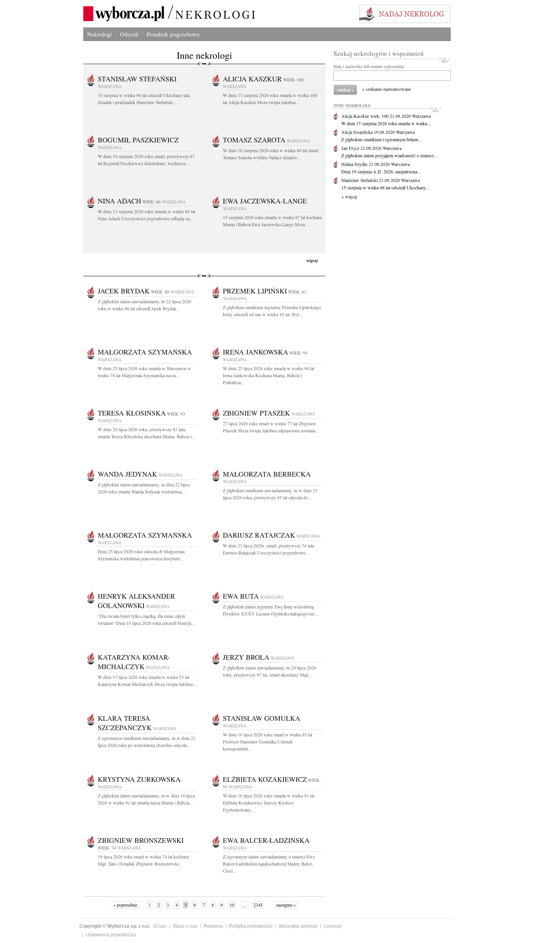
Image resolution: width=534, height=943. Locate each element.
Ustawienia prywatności (111, 935)
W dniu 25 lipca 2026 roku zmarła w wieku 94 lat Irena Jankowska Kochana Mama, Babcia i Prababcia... (268, 375)
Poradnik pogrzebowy (173, 34)
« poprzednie (125, 905)
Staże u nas (184, 926)
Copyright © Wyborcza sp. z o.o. (114, 926)
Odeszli (129, 34)
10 (231, 905)
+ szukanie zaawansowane (386, 89)
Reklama (213, 926)
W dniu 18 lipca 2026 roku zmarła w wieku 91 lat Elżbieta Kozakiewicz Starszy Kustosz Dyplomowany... (268, 802)
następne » (286, 905)
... (245, 905)
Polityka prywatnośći (250, 926)
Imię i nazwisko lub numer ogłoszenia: (369, 66)
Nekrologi (99, 34)
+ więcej (349, 196)
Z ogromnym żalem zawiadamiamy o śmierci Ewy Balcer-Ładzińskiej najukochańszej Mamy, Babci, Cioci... (269, 863)
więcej (312, 260)
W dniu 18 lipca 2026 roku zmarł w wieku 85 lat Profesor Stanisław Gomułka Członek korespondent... (267, 741)
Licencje (333, 926)
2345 (258, 905)
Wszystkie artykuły (298, 926)
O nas (160, 926)
